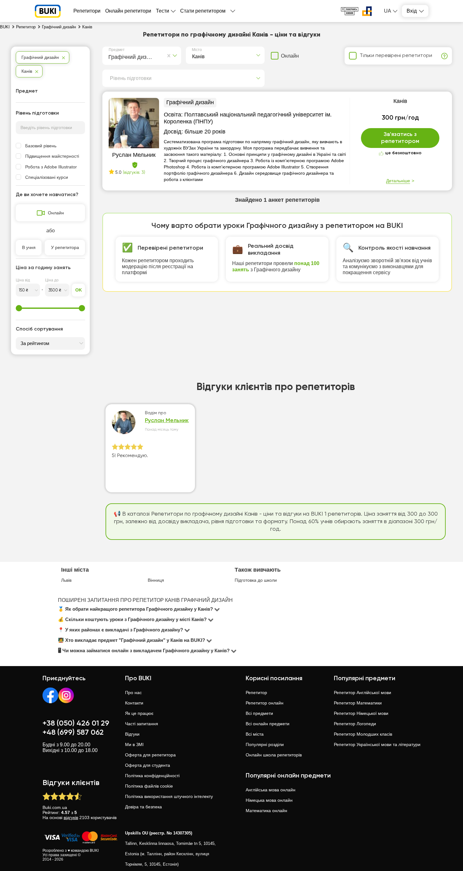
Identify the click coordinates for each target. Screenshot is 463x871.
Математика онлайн (266, 810)
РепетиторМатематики (358, 702)
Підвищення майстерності (52, 156)
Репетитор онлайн (264, 702)
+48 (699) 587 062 (73, 732)
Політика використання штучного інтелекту (169, 796)
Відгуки (132, 734)
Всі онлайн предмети (267, 723)
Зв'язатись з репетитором (400, 138)
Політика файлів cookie (149, 786)
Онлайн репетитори (128, 11)
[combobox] (110, 56)
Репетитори (86, 11)
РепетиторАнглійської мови (362, 692)
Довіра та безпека (143, 806)
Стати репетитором (203, 11)
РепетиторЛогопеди (355, 723)
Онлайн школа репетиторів (274, 754)
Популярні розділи (265, 744)
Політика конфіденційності (152, 775)
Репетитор (256, 692)
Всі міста (255, 734)
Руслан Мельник (167, 420)
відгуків (71, 817)
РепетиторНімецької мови (361, 713)
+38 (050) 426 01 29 (76, 723)
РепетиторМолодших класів (363, 734)
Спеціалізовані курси (46, 177)
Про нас (133, 692)
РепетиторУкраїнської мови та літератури (377, 744)
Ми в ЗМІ (134, 744)
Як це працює (139, 713)
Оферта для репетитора (150, 754)
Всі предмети (259, 713)
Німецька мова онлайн (269, 800)
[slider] (19, 308)
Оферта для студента (147, 765)
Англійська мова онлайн (270, 789)
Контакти (134, 702)
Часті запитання (141, 723)
